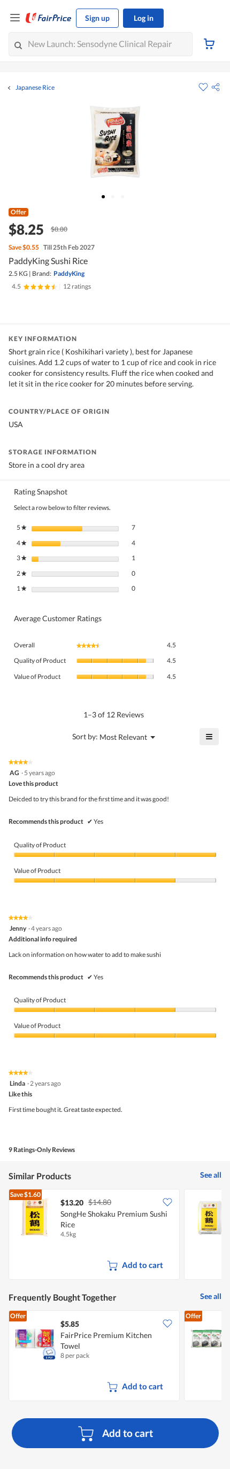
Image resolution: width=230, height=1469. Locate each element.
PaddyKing (69, 273)
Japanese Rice (35, 87)
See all (210, 1174)
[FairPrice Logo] (49, 18)
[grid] (115, 1235)
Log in (144, 17)
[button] (215, 87)
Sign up (97, 17)
